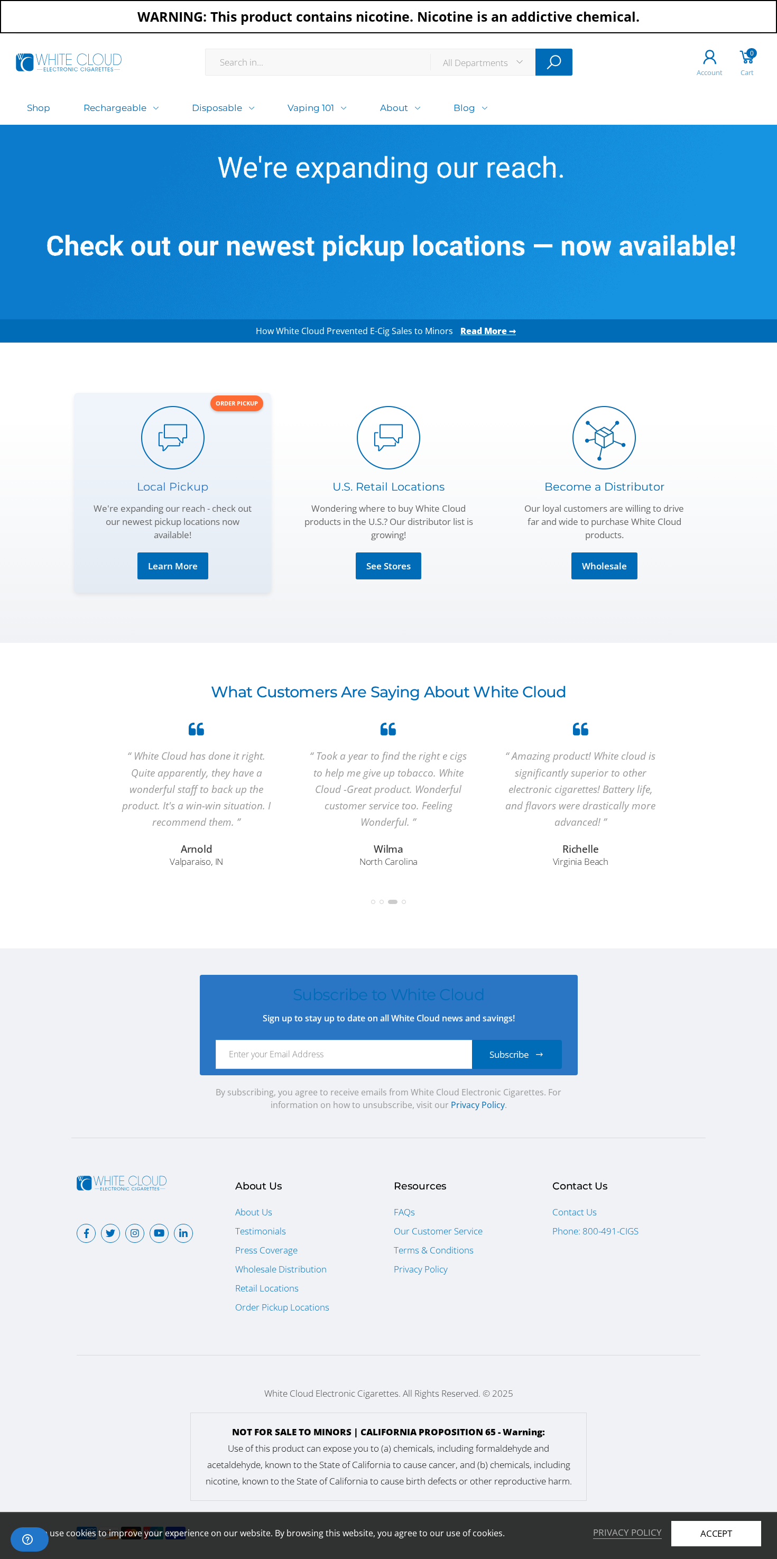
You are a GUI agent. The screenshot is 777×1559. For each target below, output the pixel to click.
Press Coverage (266, 1250)
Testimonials (260, 1231)
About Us (253, 1212)
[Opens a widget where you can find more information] (30, 1540)
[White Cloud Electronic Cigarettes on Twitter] (110, 1233)
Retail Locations (267, 1288)
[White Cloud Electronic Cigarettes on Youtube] (159, 1233)
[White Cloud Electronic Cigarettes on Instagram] (134, 1233)
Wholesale (604, 566)
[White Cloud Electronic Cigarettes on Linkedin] (183, 1233)
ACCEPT (716, 1533)
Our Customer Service (438, 1231)
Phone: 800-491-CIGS (595, 1231)
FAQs (404, 1212)
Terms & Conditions (434, 1250)
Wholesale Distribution (281, 1269)
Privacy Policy (478, 1105)
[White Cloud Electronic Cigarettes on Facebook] (86, 1233)
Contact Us (574, 1212)
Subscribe (509, 1054)
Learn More (173, 566)
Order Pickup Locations (282, 1307)
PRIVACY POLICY (627, 1532)
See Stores (388, 566)
